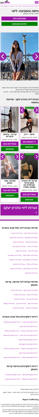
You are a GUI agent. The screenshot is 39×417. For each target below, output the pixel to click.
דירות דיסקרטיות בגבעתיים (12, 322)
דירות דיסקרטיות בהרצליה (29, 331)
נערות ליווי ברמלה (32, 264)
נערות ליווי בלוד (33, 251)
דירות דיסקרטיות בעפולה (30, 379)
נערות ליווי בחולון (18, 242)
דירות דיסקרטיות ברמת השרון (28, 353)
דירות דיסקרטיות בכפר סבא (29, 335)
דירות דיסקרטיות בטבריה (13, 375)
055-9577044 (9, 143)
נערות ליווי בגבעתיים (31, 238)
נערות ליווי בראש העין (14, 255)
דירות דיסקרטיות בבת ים (30, 322)
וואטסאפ (29, 146)
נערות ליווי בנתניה (21, 251)
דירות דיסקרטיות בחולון (12, 331)
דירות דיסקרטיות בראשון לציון (28, 344)
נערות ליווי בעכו (21, 303)
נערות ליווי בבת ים (17, 233)
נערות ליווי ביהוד (32, 246)
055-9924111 (29, 141)
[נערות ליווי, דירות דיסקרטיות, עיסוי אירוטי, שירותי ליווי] (5, 2)
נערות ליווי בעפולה (9, 303)
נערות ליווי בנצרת (19, 299)
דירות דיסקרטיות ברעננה (30, 357)
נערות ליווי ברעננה (16, 269)
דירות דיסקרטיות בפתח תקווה (28, 340)
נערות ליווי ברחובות (15, 260)
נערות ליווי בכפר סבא (19, 246)
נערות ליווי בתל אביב (31, 273)
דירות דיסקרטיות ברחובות (29, 349)
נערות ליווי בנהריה (32, 299)
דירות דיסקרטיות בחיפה (30, 375)
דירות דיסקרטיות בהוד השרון (29, 326)
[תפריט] (36, 2)
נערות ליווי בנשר (32, 303)
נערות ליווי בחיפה (32, 295)
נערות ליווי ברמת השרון (30, 269)
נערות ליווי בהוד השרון (16, 238)
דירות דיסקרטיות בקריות (12, 379)
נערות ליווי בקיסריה (31, 308)
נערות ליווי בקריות (18, 308)
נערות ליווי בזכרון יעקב (20, 207)
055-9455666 (19, 18)
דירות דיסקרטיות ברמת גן (12, 349)
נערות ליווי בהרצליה (31, 242)
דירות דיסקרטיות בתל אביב (12, 357)
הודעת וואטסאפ (19, 23)
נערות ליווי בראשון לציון (30, 260)
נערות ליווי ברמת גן (19, 264)
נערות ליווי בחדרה (16, 290)
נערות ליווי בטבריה (19, 295)
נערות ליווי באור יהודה (31, 233)
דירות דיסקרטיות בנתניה (10, 335)
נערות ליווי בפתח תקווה (30, 255)
